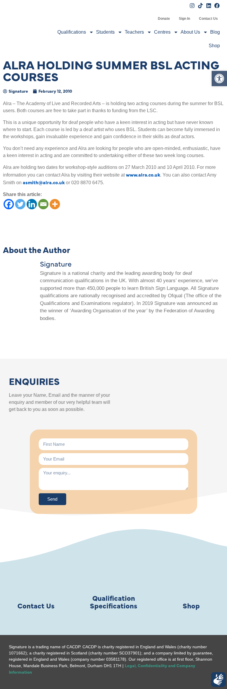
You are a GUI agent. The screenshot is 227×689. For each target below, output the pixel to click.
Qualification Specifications (113, 601)
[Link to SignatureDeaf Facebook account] (217, 5)
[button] (219, 78)
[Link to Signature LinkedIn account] (208, 5)
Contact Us (208, 19)
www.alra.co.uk (143, 174)
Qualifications (71, 32)
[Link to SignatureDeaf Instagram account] (192, 5)
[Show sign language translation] (218, 679)
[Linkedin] (32, 204)
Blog (215, 32)
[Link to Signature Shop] (191, 570)
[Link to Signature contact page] (35, 570)
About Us (190, 32)
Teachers (134, 32)
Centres (162, 32)
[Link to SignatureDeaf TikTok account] (200, 5)
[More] (55, 204)
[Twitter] (20, 204)
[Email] (43, 204)
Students (105, 32)
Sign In (184, 19)
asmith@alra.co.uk (44, 182)
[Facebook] (9, 204)
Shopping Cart (149, 18)
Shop (214, 45)
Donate (164, 19)
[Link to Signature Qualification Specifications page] (113, 570)
